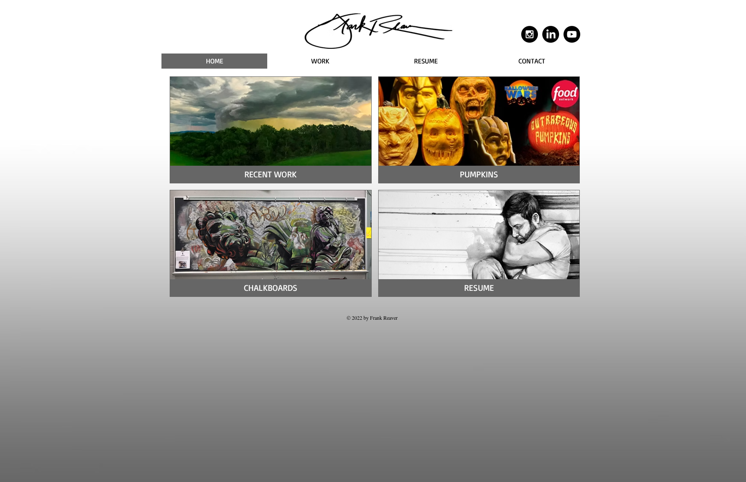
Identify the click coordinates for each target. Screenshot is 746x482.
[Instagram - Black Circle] (529, 34)
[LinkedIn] (550, 34)
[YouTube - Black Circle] (571, 34)
